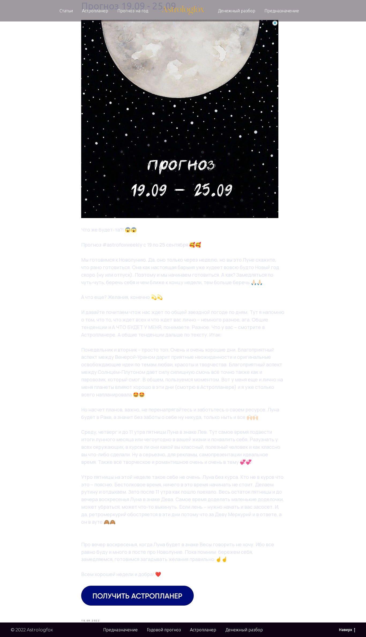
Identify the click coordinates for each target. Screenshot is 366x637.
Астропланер (95, 10)
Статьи (66, 10)
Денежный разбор (236, 10)
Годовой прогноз (164, 629)
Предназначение (281, 10)
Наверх (345, 630)
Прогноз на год (132, 10)
